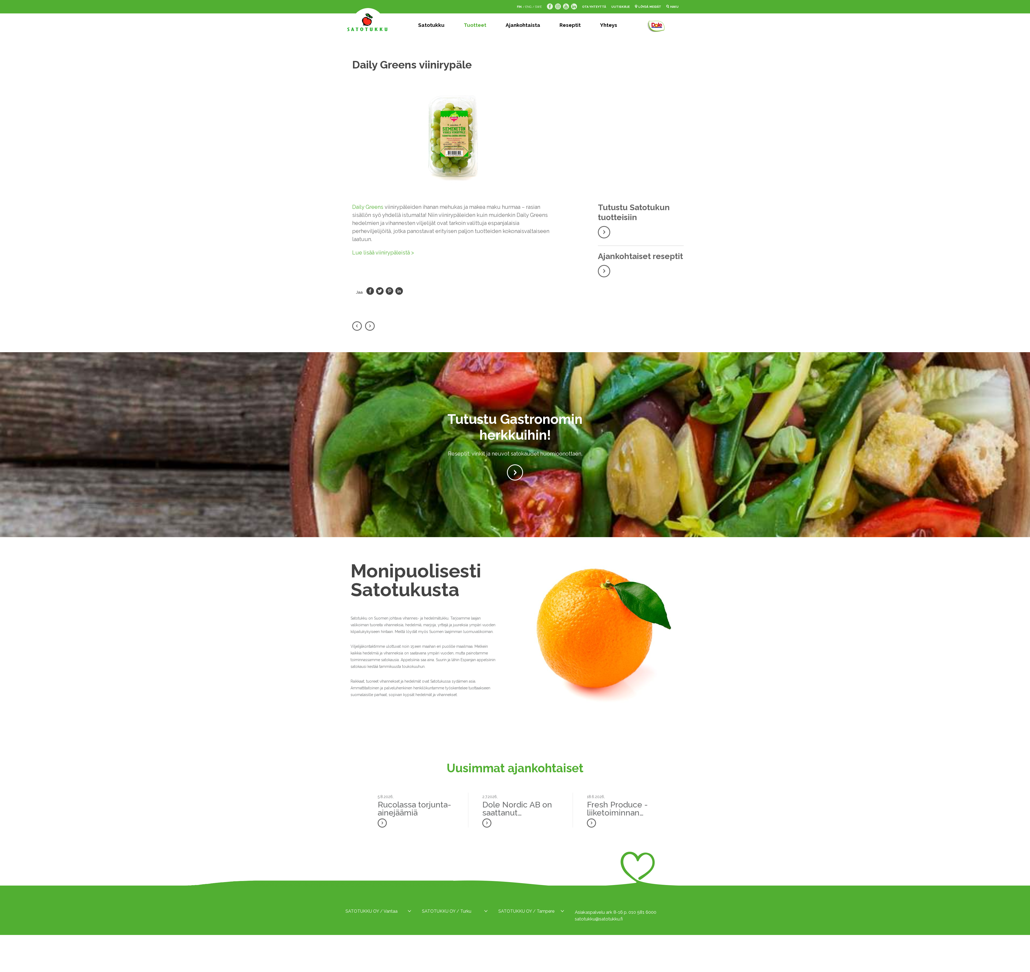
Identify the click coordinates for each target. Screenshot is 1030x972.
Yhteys (608, 25)
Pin (389, 291)
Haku (674, 7)
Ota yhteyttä (594, 7)
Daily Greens (367, 207)
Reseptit (570, 25)
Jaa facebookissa (370, 291)
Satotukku (431, 25)
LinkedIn (399, 291)
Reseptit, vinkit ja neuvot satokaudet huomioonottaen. (515, 453)
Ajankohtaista (523, 25)
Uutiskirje (620, 7)
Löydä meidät (649, 7)
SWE (538, 7)
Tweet (380, 291)
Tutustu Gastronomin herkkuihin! (515, 427)
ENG (528, 7)
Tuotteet (475, 25)
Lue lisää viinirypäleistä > (383, 252)
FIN (519, 7)
